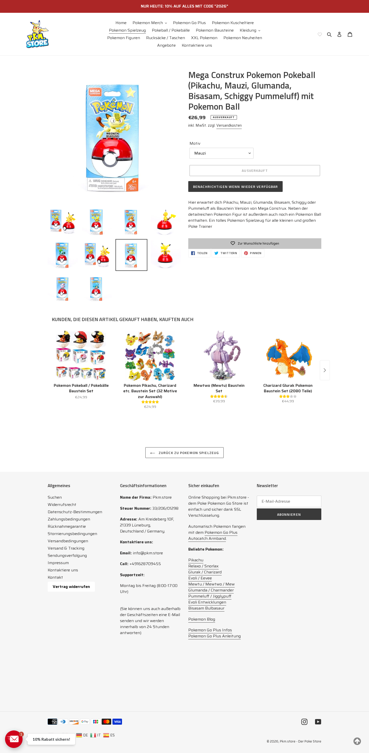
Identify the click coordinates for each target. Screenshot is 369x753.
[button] (14, 739)
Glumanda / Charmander (211, 590)
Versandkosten (229, 125)
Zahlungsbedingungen (69, 519)
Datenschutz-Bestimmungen (75, 512)
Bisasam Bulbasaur (206, 608)
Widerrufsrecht (62, 504)
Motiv (195, 143)
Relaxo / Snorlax (203, 566)
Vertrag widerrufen (71, 586)
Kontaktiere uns (63, 570)
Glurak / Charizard (205, 572)
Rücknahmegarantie (67, 526)
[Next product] (325, 370)
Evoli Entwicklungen (207, 602)
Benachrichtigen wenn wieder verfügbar (235, 186)
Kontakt (55, 577)
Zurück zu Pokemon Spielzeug (188, 452)
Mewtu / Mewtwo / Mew (211, 584)
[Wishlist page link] (320, 34)
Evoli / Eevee (200, 578)
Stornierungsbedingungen (72, 534)
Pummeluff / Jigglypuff (209, 596)
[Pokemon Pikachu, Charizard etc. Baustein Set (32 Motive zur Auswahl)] (150, 356)
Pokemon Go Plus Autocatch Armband (212, 535)
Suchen (55, 497)
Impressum (58, 563)
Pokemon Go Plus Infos (210, 630)
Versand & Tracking (66, 548)
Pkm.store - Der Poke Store (300, 741)
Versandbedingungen (68, 541)
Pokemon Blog (201, 619)
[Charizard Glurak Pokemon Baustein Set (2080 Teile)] (288, 356)
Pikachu (195, 560)
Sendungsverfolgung (67, 555)
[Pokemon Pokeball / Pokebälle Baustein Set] (81, 356)
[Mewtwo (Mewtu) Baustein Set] (219, 356)
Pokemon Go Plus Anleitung (214, 636)
